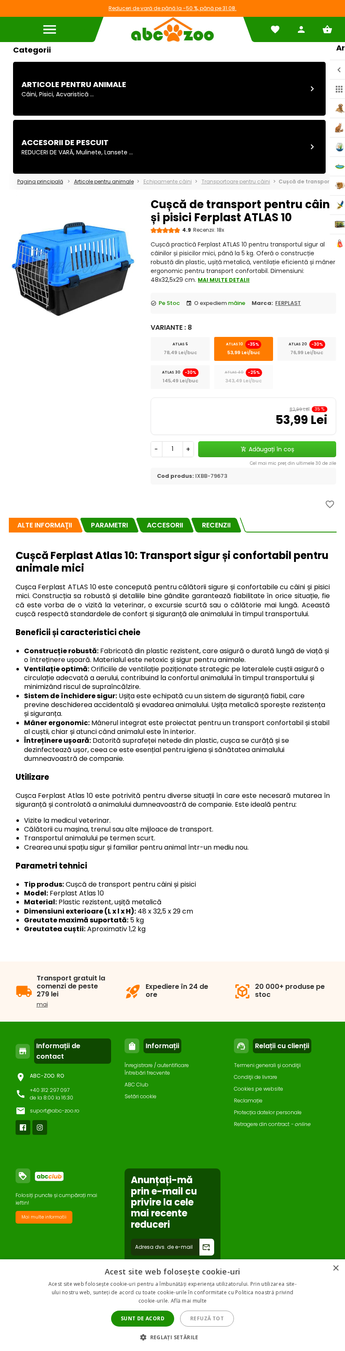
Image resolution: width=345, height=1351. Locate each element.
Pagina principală (40, 181)
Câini (28, 94)
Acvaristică (72, 94)
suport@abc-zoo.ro (55, 1110)
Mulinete (88, 152)
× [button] (335, 1268)
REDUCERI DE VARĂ (47, 152)
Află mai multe (189, 1300)
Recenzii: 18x (208, 229)
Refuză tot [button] (207, 1318)
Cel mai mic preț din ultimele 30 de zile (293, 463)
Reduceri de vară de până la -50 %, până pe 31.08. (172, 8)
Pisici (46, 94)
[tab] (44, 525)
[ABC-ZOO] (172, 29)
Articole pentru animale (73, 84)
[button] (172, 1337)
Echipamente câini (167, 181)
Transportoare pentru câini (236, 181)
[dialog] (172, 1305)
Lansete (115, 152)
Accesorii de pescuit (65, 142)
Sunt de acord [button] (143, 1318)
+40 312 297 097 (49, 1090)
